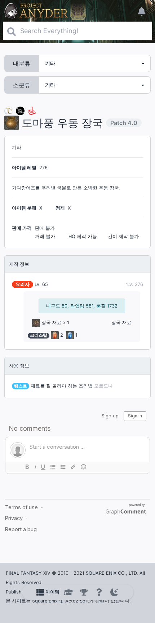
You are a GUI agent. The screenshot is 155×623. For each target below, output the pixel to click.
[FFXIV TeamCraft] (8, 110)
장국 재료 (51, 322)
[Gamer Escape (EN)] (31, 110)
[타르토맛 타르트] (20, 110)
